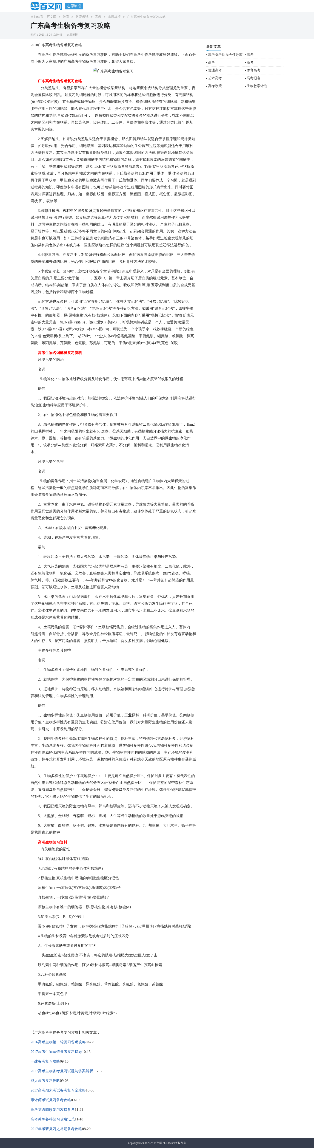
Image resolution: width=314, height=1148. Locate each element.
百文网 (51, 17)
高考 (98, 17)
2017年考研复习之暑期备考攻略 (56, 1129)
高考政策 (215, 86)
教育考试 (82, 17)
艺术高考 (215, 78)
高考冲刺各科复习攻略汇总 (53, 1119)
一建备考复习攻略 (45, 1061)
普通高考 (215, 70)
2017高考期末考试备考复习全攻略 (58, 1090)
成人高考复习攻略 (45, 1081)
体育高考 (253, 70)
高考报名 (253, 78)
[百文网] (48, 6)
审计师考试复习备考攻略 (51, 1100)
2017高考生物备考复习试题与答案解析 (62, 1071)
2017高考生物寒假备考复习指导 (56, 1052)
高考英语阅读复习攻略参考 (53, 1109)
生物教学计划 (257, 86)
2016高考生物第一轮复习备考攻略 (58, 1042)
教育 (66, 17)
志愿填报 (74, 6)
